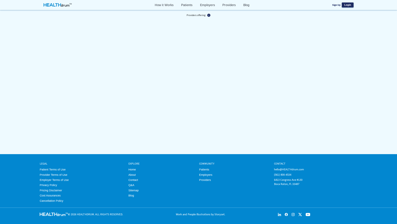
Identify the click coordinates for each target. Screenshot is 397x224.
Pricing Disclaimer (51, 190)
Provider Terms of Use (53, 174)
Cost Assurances (50, 195)
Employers (207, 5)
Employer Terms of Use (54, 180)
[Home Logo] (57, 5)
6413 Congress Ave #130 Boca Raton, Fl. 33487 (288, 182)
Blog (246, 5)
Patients (187, 5)
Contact (133, 180)
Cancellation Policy (51, 200)
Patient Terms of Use (53, 169)
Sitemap (133, 190)
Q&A (131, 185)
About (132, 174)
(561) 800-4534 (282, 175)
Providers (229, 5)
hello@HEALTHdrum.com (289, 169)
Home (132, 169)
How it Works (164, 5)
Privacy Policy (48, 185)
